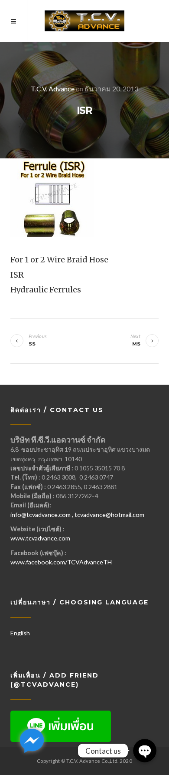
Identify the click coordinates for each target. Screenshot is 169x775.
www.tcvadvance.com (40, 538)
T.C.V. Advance (53, 88)
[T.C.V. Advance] (85, 20)
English (20, 633)
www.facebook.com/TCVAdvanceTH (61, 562)
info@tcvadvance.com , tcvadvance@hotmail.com (77, 514)
